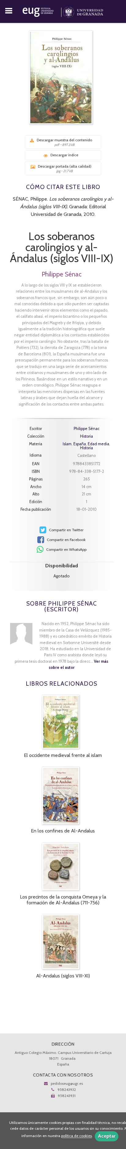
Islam (67, 444)
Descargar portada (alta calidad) (64, 168)
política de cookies (76, 1136)
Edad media (98, 444)
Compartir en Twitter (65, 530)
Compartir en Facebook (66, 539)
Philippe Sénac (62, 274)
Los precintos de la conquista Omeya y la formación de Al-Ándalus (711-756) (63, 900)
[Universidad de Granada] (83, 11)
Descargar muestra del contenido (64, 142)
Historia (86, 437)
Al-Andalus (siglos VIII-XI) (63, 976)
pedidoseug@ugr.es (67, 1083)
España (79, 444)
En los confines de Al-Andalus (63, 831)
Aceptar (106, 1136)
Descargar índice (64, 155)
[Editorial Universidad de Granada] (43, 11)
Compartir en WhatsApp (66, 549)
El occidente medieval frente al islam (63, 755)
